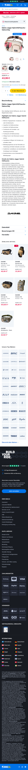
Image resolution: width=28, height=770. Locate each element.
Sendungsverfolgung (7, 547)
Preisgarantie (5, 556)
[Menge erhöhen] (7, 91)
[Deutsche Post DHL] (6, 611)
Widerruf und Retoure (7, 537)
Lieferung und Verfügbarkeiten (10, 554)
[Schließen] (24, 21)
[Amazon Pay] (6, 592)
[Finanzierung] (22, 592)
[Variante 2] (11, 68)
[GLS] (6, 618)
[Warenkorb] (25, 5)
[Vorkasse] (14, 592)
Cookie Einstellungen (7, 522)
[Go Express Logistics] (14, 618)
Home (3, 16)
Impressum (4, 502)
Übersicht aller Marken (9, 442)
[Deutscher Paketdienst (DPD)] (14, 611)
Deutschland (7, 86)
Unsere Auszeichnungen (8, 512)
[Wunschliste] (18, 5)
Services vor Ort (6, 509)
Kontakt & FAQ (5, 534)
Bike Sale (6, 12)
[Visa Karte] (22, 579)
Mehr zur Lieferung (13, 721)
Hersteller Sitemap (6, 552)
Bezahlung (4, 544)
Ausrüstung (13, 16)
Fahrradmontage (6, 564)
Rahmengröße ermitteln (8, 549)
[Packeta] (22, 618)
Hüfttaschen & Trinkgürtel (9, 17)
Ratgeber (4, 566)
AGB (3, 514)
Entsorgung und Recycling (8, 524)
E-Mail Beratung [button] (22, 94)
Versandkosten (5, 542)
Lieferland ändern (22, 688)
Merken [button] (11, 95)
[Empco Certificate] (6, 629)
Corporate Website (6, 504)
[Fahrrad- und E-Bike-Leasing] (6, 599)
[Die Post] (22, 611)
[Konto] (21, 5)
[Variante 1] (4, 68)
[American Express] (6, 586)
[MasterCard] (14, 579)
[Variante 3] (18, 68)
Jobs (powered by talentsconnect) (10, 507)
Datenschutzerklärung (7, 519)
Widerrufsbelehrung (7, 517)
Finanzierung (5, 559)
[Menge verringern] (3, 91)
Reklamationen (5, 539)
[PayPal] (14, 586)
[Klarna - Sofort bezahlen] (22, 586)
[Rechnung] (6, 579)
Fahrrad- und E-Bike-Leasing (9, 561)
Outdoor (7, 16)
